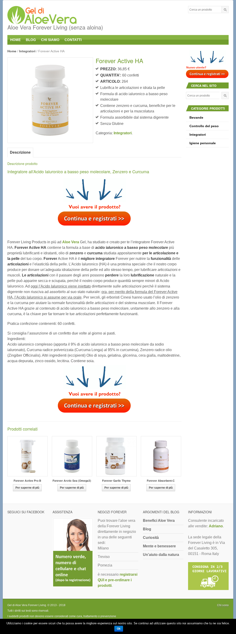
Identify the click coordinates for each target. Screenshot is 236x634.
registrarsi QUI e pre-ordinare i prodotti (117, 579)
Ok (119, 628)
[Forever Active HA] (50, 100)
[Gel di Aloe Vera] (55, 15)
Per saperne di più (27, 487)
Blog (147, 529)
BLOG (31, 40)
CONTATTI (73, 40)
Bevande (196, 117)
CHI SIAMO (50, 40)
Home (11, 51)
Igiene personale (202, 143)
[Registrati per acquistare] (94, 203)
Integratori (27, 51)
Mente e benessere (159, 546)
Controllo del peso (204, 126)
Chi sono (223, 605)
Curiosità (151, 538)
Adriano (216, 526)
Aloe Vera (70, 242)
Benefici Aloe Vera (159, 520)
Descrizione (20, 152)
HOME (15, 40)
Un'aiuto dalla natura (161, 555)
